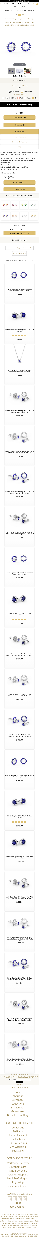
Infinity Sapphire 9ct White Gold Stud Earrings (19, 614)
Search (31, 10)
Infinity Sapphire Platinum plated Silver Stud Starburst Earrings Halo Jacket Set (19, 452)
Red (21, 98)
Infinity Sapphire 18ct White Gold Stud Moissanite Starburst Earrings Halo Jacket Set (19, 939)
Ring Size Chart (18, 1170)
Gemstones (17, 1111)
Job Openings (18, 1206)
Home (7, 19)
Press (18, 1203)
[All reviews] (19, 335)
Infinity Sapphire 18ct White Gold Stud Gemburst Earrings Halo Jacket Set (19, 978)
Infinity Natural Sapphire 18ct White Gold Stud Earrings (19, 857)
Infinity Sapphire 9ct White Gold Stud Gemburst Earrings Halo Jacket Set (19, 735)
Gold (6, 98)
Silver (14, 98)
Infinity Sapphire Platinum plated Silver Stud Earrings (19, 330)
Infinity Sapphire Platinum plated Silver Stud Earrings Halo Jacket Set (19, 411)
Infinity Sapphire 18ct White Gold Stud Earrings (19, 816)
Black (28, 98)
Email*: (10, 1079)
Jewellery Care (18, 1167)
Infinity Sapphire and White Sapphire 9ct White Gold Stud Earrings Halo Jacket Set (19, 654)
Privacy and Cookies (18, 1186)
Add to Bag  (19, 117)
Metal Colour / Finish (20, 86)
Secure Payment (20, 137)
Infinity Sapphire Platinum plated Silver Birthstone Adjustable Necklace (19, 370)
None (36, 98)
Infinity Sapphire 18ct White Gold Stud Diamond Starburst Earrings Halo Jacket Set (19, 1059)
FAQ (19, 147)
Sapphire (10, 248)
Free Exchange (18, 1139)
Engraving (18, 1182)
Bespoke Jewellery (17, 1115)
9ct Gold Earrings (28, 19)
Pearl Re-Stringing (17, 1178)
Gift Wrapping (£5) (19, 95)
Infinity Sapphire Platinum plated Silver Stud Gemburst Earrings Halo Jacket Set (19, 492)
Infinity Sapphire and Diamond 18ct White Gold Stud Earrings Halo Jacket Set (19, 1019)
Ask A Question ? (19, 182)
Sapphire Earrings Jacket (24, 248)
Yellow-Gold (27, 91)
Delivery (18, 1131)
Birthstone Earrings (19, 253)
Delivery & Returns (19, 142)
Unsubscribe (19, 1084)
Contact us (18, 1127)
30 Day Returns (18, 1143)
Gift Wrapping (18, 1146)
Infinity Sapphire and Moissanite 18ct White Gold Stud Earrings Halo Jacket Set (20, 897)
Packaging (18, 1150)
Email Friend (19, 189)
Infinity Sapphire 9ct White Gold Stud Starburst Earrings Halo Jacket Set (19, 695)
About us (18, 1096)
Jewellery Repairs (18, 1174)
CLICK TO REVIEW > (20, 233)
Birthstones (18, 1107)
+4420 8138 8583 (8, 4)
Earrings (19, 19)
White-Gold (15, 91)
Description (19, 132)
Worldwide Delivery (18, 1163)
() (23, 14)
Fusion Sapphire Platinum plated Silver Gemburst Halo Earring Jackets (19, 289)
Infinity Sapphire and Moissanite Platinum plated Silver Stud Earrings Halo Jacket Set (20, 533)
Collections (21, 10)
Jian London (23, 1233)
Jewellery (9, 10)
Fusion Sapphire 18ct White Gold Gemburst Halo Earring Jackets (19, 776)
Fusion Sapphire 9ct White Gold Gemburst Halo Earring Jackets (19, 573)
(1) (27, 335)
